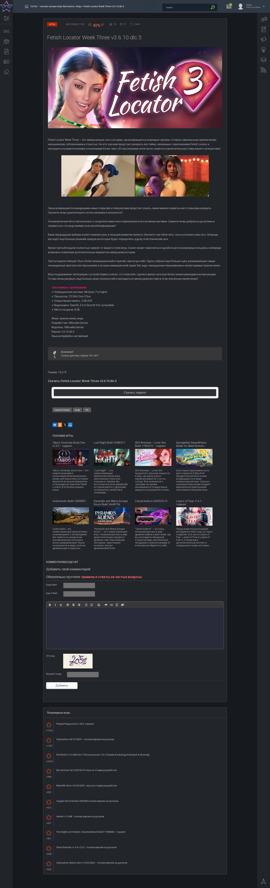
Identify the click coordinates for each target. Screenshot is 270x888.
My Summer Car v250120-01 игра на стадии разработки (86, 770)
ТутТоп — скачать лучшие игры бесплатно (52, 6)
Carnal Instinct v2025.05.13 (151, 501)
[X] (65, 425)
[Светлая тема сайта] (264, 49)
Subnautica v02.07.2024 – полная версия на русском (85, 739)
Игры (78, 6)
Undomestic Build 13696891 (69, 501)
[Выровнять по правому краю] (79, 605)
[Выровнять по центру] (73, 605)
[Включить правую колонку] (264, 59)
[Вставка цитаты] (106, 605)
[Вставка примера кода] (111, 605)
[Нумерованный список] (91, 605)
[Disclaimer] (6, 71)
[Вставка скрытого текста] (122, 605)
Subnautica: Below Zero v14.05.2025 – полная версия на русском (91, 862)
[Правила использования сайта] (264, 29)
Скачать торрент (135, 392)
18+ (87, 409)
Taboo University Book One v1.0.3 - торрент (69, 444)
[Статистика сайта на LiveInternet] (252, 885)
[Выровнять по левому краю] (68, 605)
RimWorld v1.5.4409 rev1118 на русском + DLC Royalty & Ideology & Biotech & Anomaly (103, 754)
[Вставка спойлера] (117, 605)
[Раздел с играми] (6, 31)
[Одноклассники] (60, 425)
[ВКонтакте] (55, 425)
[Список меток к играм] (6, 41)
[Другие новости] (6, 51)
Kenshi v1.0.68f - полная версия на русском (80, 816)
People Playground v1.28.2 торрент (75, 723)
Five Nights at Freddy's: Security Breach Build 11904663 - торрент (91, 831)
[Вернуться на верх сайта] (264, 882)
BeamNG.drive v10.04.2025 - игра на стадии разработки (86, 785)
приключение (62, 409)
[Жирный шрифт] (50, 605)
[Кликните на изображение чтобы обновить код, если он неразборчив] (78, 667)
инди (77, 409)
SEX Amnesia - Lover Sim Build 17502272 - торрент (150, 444)
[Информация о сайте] (6, 61)
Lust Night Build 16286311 (109, 442)
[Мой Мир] (70, 425)
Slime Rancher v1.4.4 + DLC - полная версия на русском (86, 847)
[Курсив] (55, 605)
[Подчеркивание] (61, 605)
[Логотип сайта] (6, 6)
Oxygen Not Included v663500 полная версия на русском (87, 801)
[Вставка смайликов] (99, 605)
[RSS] (264, 69)
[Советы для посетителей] (264, 39)
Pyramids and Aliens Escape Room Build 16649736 (111, 502)
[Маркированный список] (86, 605)
